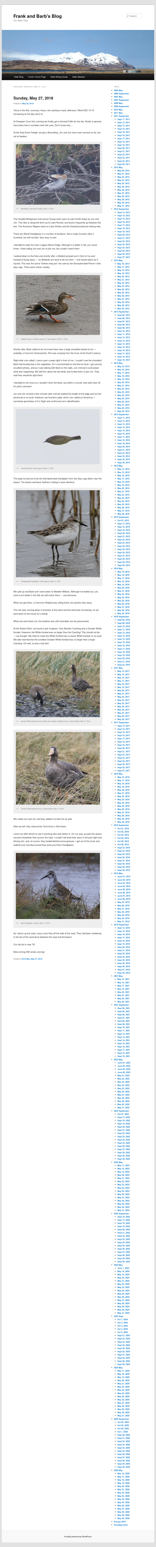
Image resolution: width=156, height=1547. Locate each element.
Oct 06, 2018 (123, 844)
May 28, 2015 (123, 513)
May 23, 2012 (123, 180)
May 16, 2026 (123, 1473)
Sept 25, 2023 (123, 1245)
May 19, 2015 (123, 485)
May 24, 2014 (123, 395)
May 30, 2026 (123, 1518)
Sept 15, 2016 (123, 642)
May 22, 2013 (123, 282)
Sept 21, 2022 (123, 1130)
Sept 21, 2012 (123, 238)
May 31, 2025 (123, 1415)
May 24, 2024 (123, 1290)
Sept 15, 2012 (123, 218)
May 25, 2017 (123, 706)
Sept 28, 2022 (123, 1152)
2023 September (121, 1213)
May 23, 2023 (123, 1184)
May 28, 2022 (123, 1097)
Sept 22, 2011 (123, 154)
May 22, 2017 (123, 696)
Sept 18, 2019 (123, 940)
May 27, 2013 (123, 298)
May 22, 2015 (123, 494)
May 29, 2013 (123, 305)
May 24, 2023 (123, 1187)
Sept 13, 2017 (123, 725)
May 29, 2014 (123, 411)
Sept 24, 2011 (123, 161)
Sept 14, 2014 (123, 427)
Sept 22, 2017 (123, 754)
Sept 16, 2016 (123, 645)
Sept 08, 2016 (123, 619)
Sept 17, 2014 (123, 436)
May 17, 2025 (123, 1370)
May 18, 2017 (123, 684)
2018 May (26, 958)
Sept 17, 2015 (123, 523)
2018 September (121, 825)
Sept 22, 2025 (123, 1441)
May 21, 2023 (123, 1178)
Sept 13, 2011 (123, 125)
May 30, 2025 (123, 1412)
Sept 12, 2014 (123, 420)
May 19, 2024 (123, 1274)
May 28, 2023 (123, 1200)
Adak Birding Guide (58, 76)
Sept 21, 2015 (123, 536)
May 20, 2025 (123, 1380)
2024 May (118, 1264)
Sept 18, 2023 (123, 1223)
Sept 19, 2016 (123, 655)
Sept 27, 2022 (123, 1149)
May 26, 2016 (123, 603)
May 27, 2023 (123, 1197)
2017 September (121, 722)
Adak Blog (18, 76)
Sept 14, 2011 (123, 128)
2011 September (121, 116)
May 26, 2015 (123, 507)
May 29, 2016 (123, 613)
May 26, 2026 (123, 1505)
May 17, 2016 (123, 578)
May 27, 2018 (36, 958)
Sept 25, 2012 (123, 250)
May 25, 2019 (123, 902)
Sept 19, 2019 (123, 943)
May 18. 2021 (123, 988)
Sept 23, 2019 (123, 956)
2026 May (118, 1470)
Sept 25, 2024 (123, 1348)
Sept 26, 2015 (123, 552)
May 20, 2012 (123, 170)
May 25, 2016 (123, 600)
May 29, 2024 (123, 1306)
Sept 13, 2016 (123, 635)
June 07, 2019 (123, 895)
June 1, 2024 (123, 1268)
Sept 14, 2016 (123, 639)
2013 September (121, 311)
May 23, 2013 (123, 286)
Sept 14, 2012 (123, 215)
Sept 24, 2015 (123, 546)
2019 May (118, 873)
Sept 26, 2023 (123, 1248)
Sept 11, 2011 (123, 119)
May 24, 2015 (123, 501)
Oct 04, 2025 (123, 1428)
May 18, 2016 (123, 581)
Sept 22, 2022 (123, 1133)
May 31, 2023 (123, 1210)
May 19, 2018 (123, 786)
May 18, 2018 (123, 783)
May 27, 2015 (123, 510)
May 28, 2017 (123, 716)
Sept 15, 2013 (123, 347)
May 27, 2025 (123, 1402)
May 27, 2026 (123, 1508)
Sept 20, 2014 (123, 446)
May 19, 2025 (123, 1377)
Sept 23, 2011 (123, 157)
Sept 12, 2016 (123, 632)
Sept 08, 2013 (123, 324)
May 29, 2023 (123, 1203)
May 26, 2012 (123, 189)
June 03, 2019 (123, 883)
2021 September (121, 1004)
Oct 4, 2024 (122, 1328)
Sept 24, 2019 (123, 960)
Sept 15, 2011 (123, 131)
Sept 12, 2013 (123, 337)
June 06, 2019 (123, 892)
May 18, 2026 (123, 1479)
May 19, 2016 (123, 584)
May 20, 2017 (123, 690)
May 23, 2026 (123, 1495)
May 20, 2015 (123, 488)
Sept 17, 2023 (123, 1219)
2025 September (121, 1418)
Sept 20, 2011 (123, 148)
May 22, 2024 (123, 1284)
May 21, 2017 (123, 693)
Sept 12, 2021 (123, 1033)
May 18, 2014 (123, 375)
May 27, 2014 (123, 404)
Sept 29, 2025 (123, 1463)
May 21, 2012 (123, 173)
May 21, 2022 (123, 1075)
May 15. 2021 (123, 979)
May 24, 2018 (123, 802)
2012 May (118, 167)
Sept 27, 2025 (123, 1457)
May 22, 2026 (123, 1492)
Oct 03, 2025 (123, 1425)
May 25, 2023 (123, 1191)
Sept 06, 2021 (123, 1014)
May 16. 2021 (123, 982)
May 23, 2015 (123, 497)
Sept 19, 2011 (123, 144)
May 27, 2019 (123, 908)
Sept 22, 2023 (123, 1235)
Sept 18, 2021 (123, 1052)
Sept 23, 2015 (123, 542)
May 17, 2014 (123, 372)
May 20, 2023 (123, 1174)
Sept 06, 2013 (123, 318)
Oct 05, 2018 (123, 841)
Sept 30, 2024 (123, 1364)
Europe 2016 (120, 1521)
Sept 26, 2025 (123, 1454)
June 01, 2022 (123, 1062)
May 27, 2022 (123, 1094)
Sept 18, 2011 (123, 141)
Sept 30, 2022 (123, 1158)
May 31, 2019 (123, 921)
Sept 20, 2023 (123, 1229)
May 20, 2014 (123, 382)
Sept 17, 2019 (123, 937)
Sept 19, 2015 (123, 529)
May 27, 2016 (123, 606)
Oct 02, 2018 (123, 831)
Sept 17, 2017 (123, 738)
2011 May (118, 112)
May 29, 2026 (123, 1515)
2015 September (121, 517)
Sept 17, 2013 (123, 353)
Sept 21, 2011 (123, 151)
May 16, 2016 (123, 574)
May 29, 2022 (123, 1101)
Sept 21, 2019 (123, 950)
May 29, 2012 (123, 199)
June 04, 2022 (123, 1072)
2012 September (121, 209)
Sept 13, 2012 (123, 212)
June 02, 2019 (123, 879)
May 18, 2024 (123, 1271)
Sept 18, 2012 (123, 228)
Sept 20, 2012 (123, 234)
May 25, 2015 (123, 504)
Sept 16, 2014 (123, 433)
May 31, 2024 (123, 1312)
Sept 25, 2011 (123, 164)
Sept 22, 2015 (123, 539)
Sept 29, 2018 (123, 866)
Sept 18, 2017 (123, 741)
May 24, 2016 (123, 597)
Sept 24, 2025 (123, 1447)
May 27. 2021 (123, 995)
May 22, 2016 (123, 594)
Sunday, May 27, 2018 (33, 98)
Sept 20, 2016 (123, 658)
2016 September (121, 616)
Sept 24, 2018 (123, 850)
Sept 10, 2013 (123, 330)
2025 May (118, 1367)
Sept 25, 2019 (123, 963)
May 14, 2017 (123, 671)
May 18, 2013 (123, 270)
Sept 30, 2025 (123, 1466)
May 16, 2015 (123, 475)
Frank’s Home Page (37, 76)
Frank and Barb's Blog (37, 16)
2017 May (118, 667)
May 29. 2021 (123, 1001)
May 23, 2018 (123, 799)
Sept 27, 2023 (123, 1251)
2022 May (118, 1059)
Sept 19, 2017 (123, 744)
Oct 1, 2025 (122, 1431)
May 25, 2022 (123, 1088)
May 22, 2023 (123, 1181)
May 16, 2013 (123, 263)
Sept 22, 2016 (123, 664)
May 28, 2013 (123, 302)
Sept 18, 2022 (123, 1120)
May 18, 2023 (123, 1168)
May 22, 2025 (123, 1386)
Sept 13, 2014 (123, 424)
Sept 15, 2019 (123, 931)
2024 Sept (118, 1316)
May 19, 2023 (123, 1171)
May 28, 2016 (123, 610)
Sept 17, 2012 (123, 225)
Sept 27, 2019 (123, 969)
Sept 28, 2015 (123, 558)
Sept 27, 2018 (123, 860)
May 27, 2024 (123, 1300)
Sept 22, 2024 (123, 1338)
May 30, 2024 (123, 1309)
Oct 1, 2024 (122, 1319)
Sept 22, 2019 (123, 953)
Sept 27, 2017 (123, 770)
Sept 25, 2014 (123, 462)
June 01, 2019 (123, 876)
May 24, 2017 (123, 703)
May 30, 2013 (123, 308)
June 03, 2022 (123, 1069)
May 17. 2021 (123, 985)
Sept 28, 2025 (123, 1460)
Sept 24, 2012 (123, 247)
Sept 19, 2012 (123, 231)
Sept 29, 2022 (123, 1155)
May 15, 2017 (123, 674)
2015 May (118, 465)
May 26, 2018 (123, 809)
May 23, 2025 (123, 1389)
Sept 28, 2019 (123, 972)
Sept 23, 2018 (123, 847)
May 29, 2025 (123, 1409)
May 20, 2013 (123, 276)
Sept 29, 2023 (123, 1258)
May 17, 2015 (123, 478)
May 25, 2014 (123, 398)
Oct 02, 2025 (123, 1422)
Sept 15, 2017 (123, 732)
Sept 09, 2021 (123, 1024)
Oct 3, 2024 (122, 1325)
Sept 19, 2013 (123, 359)
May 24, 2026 (123, 1499)
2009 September (121, 106)
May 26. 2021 (123, 992)
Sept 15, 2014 (123, 430)
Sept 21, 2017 (123, 751)
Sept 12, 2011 (123, 122)
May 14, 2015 (123, 469)
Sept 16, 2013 (123, 350)
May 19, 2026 (123, 1483)
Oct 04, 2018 (123, 838)
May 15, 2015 (123, 472)
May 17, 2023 (123, 1165)
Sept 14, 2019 (123, 927)
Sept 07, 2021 (123, 1017)
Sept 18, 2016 (123, 651)
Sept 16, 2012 (123, 221)
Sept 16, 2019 (123, 934)
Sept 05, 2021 (123, 1011)
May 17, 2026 (123, 1476)
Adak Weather (78, 76)
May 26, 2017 (123, 709)
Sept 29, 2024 (123, 1361)
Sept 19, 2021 (123, 1056)
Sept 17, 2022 (123, 1117)
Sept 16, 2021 (123, 1046)
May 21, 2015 (123, 491)
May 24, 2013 (123, 289)
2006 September (121, 93)
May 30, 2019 (123, 918)
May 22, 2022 (123, 1078)
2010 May (118, 109)
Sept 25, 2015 (123, 549)
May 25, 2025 (123, 1396)
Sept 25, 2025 (123, 1450)
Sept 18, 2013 (123, 356)
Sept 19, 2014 (123, 443)
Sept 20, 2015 (123, 533)
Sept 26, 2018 (123, 857)
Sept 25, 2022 (123, 1142)
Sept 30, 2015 (123, 565)
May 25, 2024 (123, 1293)
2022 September (121, 1110)
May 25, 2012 (123, 186)
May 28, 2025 (123, 1406)
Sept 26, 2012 (123, 253)
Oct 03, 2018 (123, 834)
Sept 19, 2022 (123, 1123)
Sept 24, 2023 (123, 1242)
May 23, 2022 (123, 1081)
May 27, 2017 (123, 712)
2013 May (118, 260)
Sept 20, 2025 (123, 1434)
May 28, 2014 (123, 407)
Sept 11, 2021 (123, 1030)
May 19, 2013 (123, 273)
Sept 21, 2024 (123, 1335)
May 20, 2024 (123, 1277)
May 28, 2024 (123, 1303)
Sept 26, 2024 (123, 1351)
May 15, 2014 (123, 366)
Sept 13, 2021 (123, 1037)
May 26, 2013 (123, 295)
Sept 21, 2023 (123, 1232)
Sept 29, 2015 (123, 562)
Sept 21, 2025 (123, 1438)
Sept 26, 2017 (123, 767)
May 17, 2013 (123, 266)
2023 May (118, 1162)
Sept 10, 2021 (123, 1027)
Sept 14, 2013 (123, 343)
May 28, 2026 (123, 1511)
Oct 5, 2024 (122, 1332)
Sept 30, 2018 (123, 870)
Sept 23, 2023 (123, 1239)
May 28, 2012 (123, 196)
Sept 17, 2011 (123, 138)
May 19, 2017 (123, 687)
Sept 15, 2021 (123, 1043)
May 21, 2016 (123, 590)
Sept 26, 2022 (123, 1146)
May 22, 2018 (123, 796)
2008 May (118, 103)
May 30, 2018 (123, 821)
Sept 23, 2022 (123, 1136)
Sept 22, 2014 (123, 452)
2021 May (118, 975)
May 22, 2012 (123, 176)
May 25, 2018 (123, 805)
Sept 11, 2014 (123, 417)
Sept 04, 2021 (123, 1008)
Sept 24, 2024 (123, 1345)
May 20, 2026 (123, 1486)
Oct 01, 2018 (123, 828)
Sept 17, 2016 (123, 648)
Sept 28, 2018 (123, 863)
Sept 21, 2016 (123, 661)
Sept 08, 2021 (123, 1020)
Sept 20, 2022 (123, 1126)
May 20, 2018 (123, 789)
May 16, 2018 (123, 777)
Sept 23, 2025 (123, 1444)
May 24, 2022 (123, 1085)
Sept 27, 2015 (123, 555)
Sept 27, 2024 (123, 1354)
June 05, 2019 (123, 889)
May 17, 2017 (123, 680)
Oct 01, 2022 (123, 1114)
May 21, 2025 (123, 1383)
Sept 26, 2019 (123, 966)
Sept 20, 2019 (123, 947)
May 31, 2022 (123, 1107)
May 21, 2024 (123, 1280)
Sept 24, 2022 (123, 1139)
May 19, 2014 (123, 379)
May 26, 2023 (123, 1194)
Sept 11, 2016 (123, 629)
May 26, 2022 (123, 1091)
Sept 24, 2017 (123, 761)
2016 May (118, 568)
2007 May (118, 96)
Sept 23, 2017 (123, 757)
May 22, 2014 (123, 388)
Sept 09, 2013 (123, 327)
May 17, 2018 (123, 780)
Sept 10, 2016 (123, 626)
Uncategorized (121, 1524)
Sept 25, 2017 (123, 764)
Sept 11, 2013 (123, 334)
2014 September (121, 414)
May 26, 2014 (123, 401)
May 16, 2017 (123, 677)
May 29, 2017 (123, 719)
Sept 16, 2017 (123, 735)
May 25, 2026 (123, 1502)
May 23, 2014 (123, 392)
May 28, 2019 (123, 911)
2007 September (121, 99)
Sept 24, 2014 (123, 459)
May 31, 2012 (123, 205)
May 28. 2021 (123, 998)
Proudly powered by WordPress (78, 1536)
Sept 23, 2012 (123, 244)
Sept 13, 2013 (123, 340)
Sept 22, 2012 (123, 241)
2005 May (118, 90)
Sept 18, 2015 (123, 526)
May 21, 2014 (123, 385)
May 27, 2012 (123, 193)
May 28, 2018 (123, 815)
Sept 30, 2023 (123, 1261)
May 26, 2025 (123, 1399)
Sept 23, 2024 (123, 1341)
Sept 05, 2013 (123, 315)
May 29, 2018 (123, 818)
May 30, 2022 (123, 1104)
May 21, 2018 (123, 793)
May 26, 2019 (123, 905)
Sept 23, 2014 (123, 456)
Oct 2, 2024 (122, 1322)
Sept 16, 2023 (123, 1216)
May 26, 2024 (123, 1296)
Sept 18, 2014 (123, 440)
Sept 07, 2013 (123, 321)
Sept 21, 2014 (123, 449)
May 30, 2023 (123, 1207)
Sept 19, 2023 (123, 1226)
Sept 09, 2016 (123, 623)
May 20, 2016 (123, 587)
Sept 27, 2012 (123, 257)
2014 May (118, 363)
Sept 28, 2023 (123, 1255)
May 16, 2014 (123, 369)
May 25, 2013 (123, 292)
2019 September (121, 924)
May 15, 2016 (123, 571)
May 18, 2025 (123, 1373)
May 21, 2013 (123, 279)
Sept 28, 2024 (123, 1357)
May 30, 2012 (123, 202)
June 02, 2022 (123, 1065)
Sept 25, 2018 (123, 854)
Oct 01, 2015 (123, 520)
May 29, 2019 (123, 915)
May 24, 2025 (123, 1393)
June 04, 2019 (123, 886)
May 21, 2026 (123, 1489)
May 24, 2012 (123, 183)
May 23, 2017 (123, 700)
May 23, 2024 (123, 1287)
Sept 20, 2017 (123, 748)
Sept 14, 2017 (123, 728)
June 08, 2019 (123, 898)
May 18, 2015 (123, 481)
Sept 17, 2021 (123, 1049)
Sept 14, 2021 (123, 1040)
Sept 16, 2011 (123, 135)
